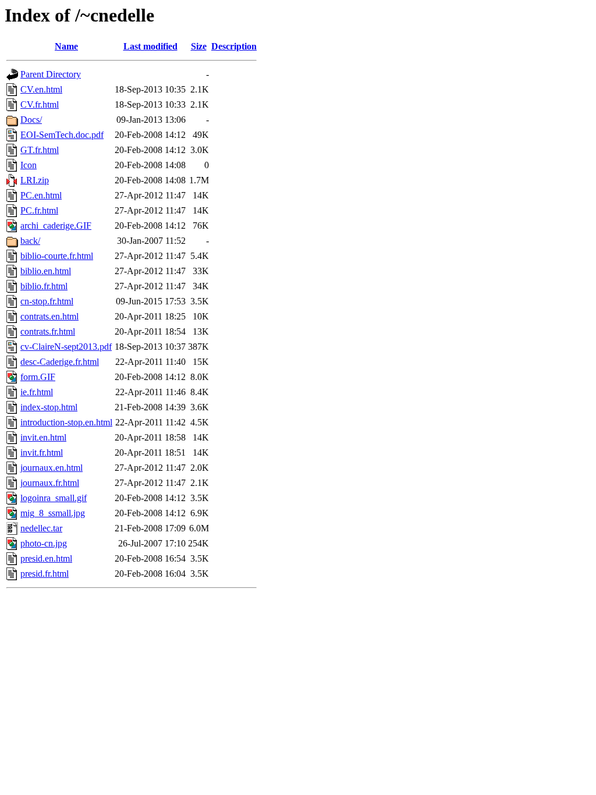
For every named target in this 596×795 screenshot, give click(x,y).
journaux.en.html (51, 468)
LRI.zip (34, 180)
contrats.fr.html (47, 331)
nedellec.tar (41, 528)
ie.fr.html (36, 392)
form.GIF (37, 377)
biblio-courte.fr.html (56, 256)
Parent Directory (50, 74)
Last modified (150, 46)
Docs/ (31, 120)
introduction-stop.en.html (66, 422)
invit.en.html (43, 437)
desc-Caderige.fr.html (59, 362)
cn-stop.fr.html (46, 301)
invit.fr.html (41, 452)
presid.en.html (46, 558)
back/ (30, 241)
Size (199, 46)
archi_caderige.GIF (55, 225)
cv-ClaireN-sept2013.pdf (66, 347)
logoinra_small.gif (53, 498)
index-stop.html (48, 407)
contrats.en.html (49, 316)
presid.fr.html (44, 573)
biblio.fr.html (44, 286)
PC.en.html (41, 195)
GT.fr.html (39, 150)
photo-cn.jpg (43, 543)
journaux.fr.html (49, 483)
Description (234, 46)
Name (66, 46)
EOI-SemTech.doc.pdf (62, 135)
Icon (28, 165)
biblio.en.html (45, 271)
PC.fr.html (39, 210)
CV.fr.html (39, 104)
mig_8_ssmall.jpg (52, 513)
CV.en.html (41, 89)
